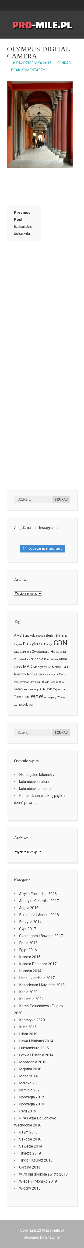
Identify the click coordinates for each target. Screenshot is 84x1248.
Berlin (50, 635)
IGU (16, 659)
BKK (58, 635)
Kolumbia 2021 (31, 999)
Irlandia (23, 659)
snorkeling (31, 689)
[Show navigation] (82, 5)
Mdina (47, 667)
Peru (62, 674)
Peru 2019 (27, 1111)
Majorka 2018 (30, 1069)
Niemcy (20, 674)
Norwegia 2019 (31, 1104)
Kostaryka (51, 659)
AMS (18, 635)
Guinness (25, 651)
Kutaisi (18, 667)
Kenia (38, 659)
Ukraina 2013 (29, 1167)
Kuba (63, 659)
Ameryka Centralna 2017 (39, 901)
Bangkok (29, 635)
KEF (31, 659)
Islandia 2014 (30, 971)
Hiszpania (58, 651)
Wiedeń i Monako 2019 (38, 1181)
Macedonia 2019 (32, 1062)
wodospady (50, 697)
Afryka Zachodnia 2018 (38, 894)
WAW (37, 696)
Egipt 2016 (28, 950)
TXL (27, 697)
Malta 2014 (28, 1076)
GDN (60, 643)
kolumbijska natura (34, 781)
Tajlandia (59, 689)
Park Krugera (50, 674)
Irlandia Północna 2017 (37, 964)
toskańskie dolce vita (23, 223)
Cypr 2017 (27, 929)
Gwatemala (40, 651)
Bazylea (40, 635)
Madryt (38, 667)
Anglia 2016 (28, 908)
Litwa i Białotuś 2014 (36, 1041)
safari (18, 689)
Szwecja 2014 (30, 1146)
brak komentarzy (28, 70)
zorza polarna (23, 704)
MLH (66, 667)
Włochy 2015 (29, 1188)
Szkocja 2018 (30, 1139)
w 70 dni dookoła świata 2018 (43, 1174)
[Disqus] (42, 306)
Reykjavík (35, 682)
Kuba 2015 (28, 1027)
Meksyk (57, 667)
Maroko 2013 (30, 1083)
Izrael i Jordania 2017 (37, 978)
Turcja (18, 697)
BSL (41, 644)
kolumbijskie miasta (35, 788)
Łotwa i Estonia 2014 (36, 1055)
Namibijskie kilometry (36, 774)
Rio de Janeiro (50, 682)
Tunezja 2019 (30, 1153)
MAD (27, 666)
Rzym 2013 (28, 1132)
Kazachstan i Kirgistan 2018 (42, 985)
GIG (16, 651)
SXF (49, 689)
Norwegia (34, 674)
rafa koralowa (21, 682)
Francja (48, 644)
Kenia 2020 (28, 992)
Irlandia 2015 (29, 957)
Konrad (63, 63)
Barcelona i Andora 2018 (39, 915)
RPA (61, 682)
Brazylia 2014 (30, 922)
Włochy (61, 697)
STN (42, 689)
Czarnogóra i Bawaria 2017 (41, 936)
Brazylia (30, 643)
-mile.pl (42, 24)
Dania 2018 (28, 943)
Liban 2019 (28, 1034)
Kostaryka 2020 (32, 1020)
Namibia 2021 (30, 1090)
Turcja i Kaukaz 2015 (35, 1160)
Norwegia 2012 (31, 1097)
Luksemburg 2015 (34, 1048)
